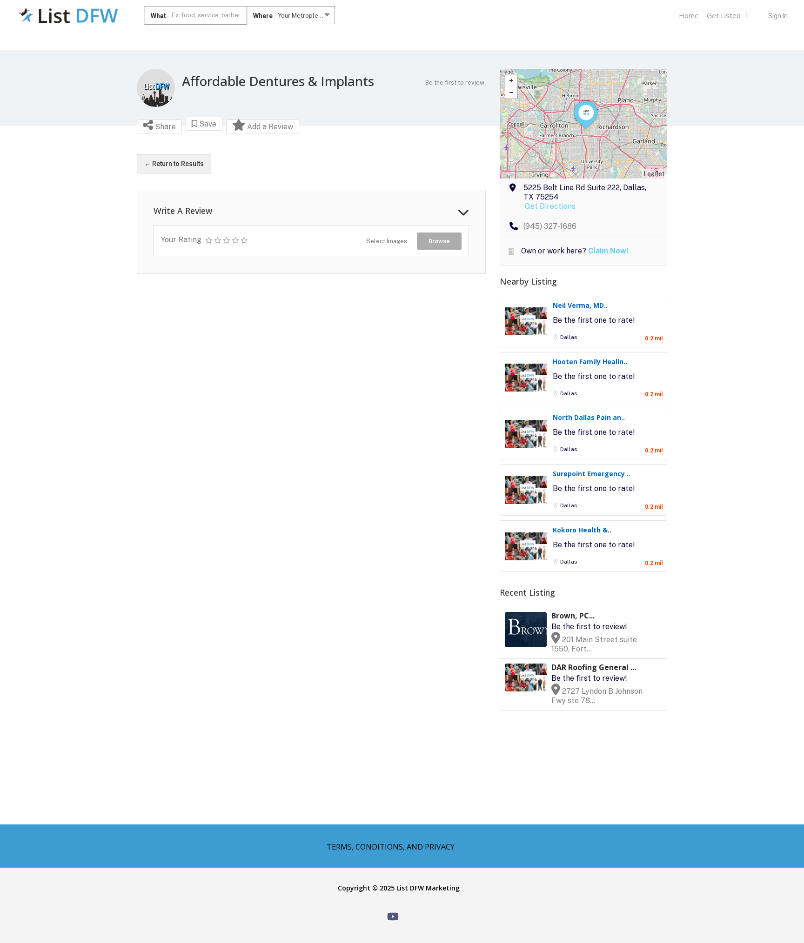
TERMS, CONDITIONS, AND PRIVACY (391, 847)
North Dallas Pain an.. (589, 417)
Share (164, 126)
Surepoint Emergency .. (591, 473)
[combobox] (291, 17)
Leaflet (654, 174)
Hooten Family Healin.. (590, 361)
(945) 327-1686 (549, 226)
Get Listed (724, 15)
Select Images (386, 241)
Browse (439, 241)
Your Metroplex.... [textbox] (303, 15)
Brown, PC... (573, 616)
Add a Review (269, 126)
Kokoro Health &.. (582, 529)
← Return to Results (174, 163)
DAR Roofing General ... (593, 667)
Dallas (568, 337)
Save (206, 124)
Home (689, 15)
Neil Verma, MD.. (580, 305)
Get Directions (550, 206)
